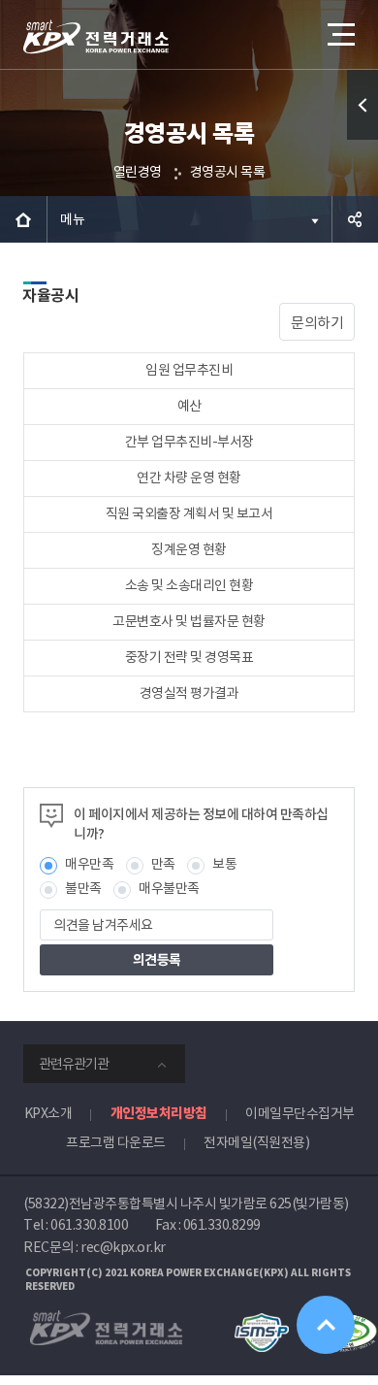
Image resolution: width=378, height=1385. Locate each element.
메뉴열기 (339, 33)
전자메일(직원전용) (256, 1142)
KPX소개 (48, 1113)
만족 (163, 864)
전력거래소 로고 (96, 36)
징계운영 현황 (189, 549)
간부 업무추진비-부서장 (189, 441)
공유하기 (354, 219)
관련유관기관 (74, 1063)
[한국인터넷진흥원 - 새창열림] (261, 1322)
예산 (189, 405)
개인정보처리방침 (158, 1113)
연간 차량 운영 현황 (189, 477)
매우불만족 (169, 888)
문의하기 (317, 322)
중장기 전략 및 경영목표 (189, 657)
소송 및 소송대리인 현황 (189, 585)
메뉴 (72, 219)
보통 (224, 864)
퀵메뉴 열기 (362, 105)
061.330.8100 (89, 1225)
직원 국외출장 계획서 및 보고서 (189, 513)
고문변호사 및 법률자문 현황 (189, 621)
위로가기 (326, 1325)
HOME (23, 219)
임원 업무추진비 (189, 370)
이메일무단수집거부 (300, 1113)
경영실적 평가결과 (189, 693)
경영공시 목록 (228, 172)
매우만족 (89, 864)
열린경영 (137, 172)
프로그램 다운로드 (116, 1142)
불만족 (83, 888)
